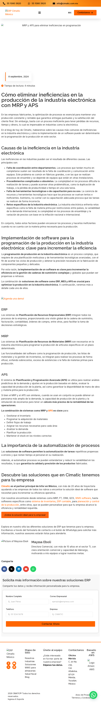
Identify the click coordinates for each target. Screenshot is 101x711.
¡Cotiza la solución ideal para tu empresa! (25, 515)
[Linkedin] (14, 667)
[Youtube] (14, 663)
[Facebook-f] (8, 663)
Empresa (53, 609)
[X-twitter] (8, 667)
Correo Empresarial (58, 596)
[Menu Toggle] (39, 12)
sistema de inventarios (44, 501)
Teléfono (10, 609)
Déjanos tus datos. (53, 665)
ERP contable (64, 501)
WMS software (83, 498)
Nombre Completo (14, 596)
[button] (4, 569)
